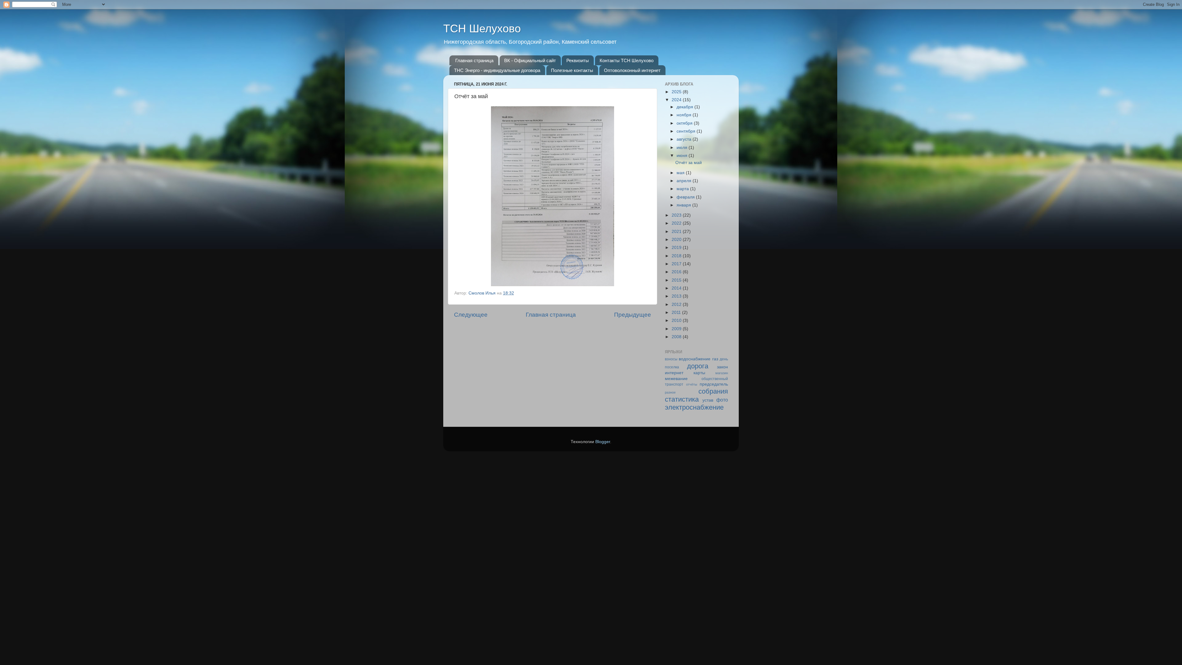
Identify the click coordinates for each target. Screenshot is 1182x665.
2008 (677, 337)
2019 (677, 247)
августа (685, 139)
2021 (677, 231)
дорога (697, 366)
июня (683, 155)
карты (699, 373)
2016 (677, 272)
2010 (677, 320)
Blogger (602, 441)
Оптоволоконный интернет (632, 70)
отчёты (691, 384)
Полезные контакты (572, 70)
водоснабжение (694, 359)
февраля (686, 197)
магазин (721, 373)
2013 (677, 296)
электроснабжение (694, 407)
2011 (677, 312)
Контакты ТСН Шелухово (626, 60)
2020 (677, 239)
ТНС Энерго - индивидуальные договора (497, 70)
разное (670, 392)
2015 (677, 280)
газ (715, 359)
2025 (677, 92)
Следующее (471, 314)
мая (681, 172)
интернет (674, 373)
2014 (677, 288)
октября (685, 123)
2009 (677, 328)
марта (683, 188)
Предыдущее (632, 314)
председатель (714, 384)
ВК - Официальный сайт (530, 60)
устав (707, 400)
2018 (677, 256)
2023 (677, 215)
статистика (682, 399)
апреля (685, 180)
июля (683, 147)
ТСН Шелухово (482, 28)
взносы (671, 359)
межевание (676, 378)
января (684, 205)
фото (722, 400)
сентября (687, 131)
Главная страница (474, 60)
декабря (685, 107)
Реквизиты (577, 60)
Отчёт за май (688, 162)
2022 (677, 223)
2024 (677, 100)
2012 (677, 304)
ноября (685, 115)
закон (722, 367)
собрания (713, 391)
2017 (677, 264)
